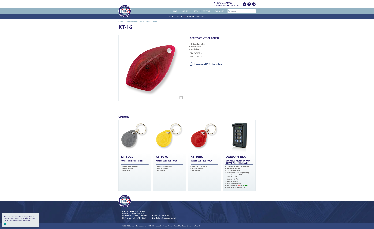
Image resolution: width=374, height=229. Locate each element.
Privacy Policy (167, 226)
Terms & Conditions (180, 226)
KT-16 (155, 22)
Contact (206, 11)
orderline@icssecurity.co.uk (226, 5)
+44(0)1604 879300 (223, 3)
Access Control (175, 16)
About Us (185, 11)
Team (196, 11)
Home (174, 11)
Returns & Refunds (194, 226)
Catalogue (219, 11)
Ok (5, 224)
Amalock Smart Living (196, 16)
